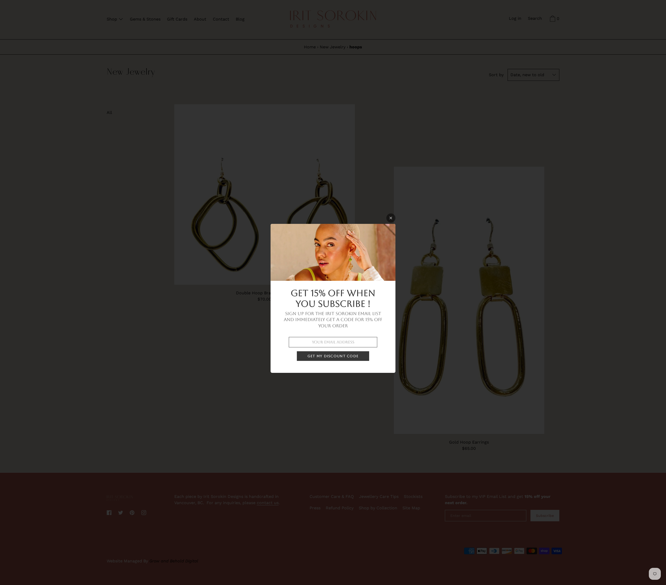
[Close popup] (390, 218)
